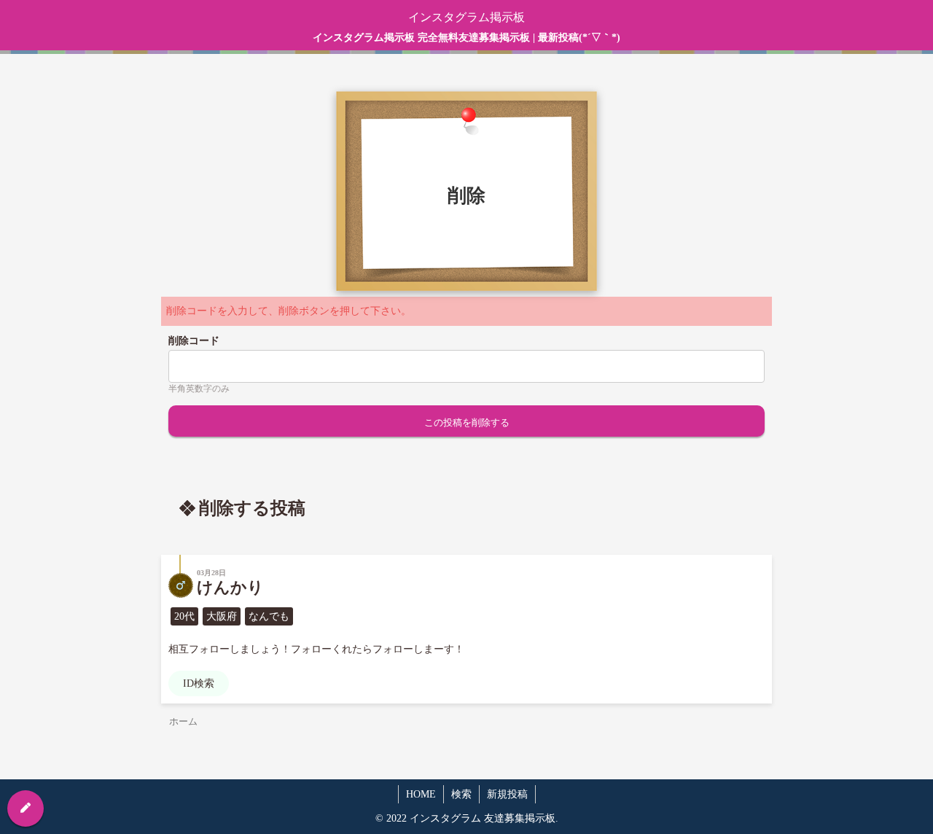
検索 (461, 794)
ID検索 (198, 683)
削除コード (193, 340)
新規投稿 (507, 794)
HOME (421, 794)
